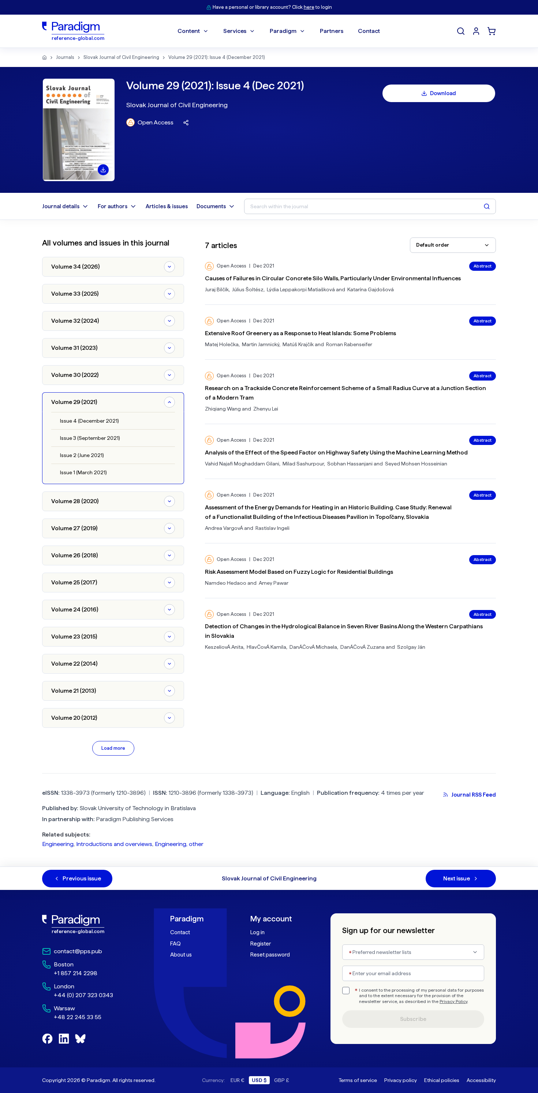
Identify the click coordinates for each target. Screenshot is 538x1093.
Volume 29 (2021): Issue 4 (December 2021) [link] (216, 57)
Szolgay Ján (411, 647)
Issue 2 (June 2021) (82, 455)
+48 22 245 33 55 (77, 1017)
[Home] (44, 57)
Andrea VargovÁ (224, 528)
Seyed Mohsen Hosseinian (416, 464)
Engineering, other (179, 844)
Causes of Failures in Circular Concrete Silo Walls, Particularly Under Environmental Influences (333, 278)
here (309, 7)
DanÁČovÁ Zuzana (362, 647)
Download (443, 93)
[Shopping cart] (491, 31)
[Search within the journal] (486, 206)
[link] (90, 924)
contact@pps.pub (78, 951)
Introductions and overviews (114, 844)
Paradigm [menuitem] (283, 30)
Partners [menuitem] (331, 30)
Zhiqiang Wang (223, 409)
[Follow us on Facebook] (47, 1038)
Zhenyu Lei (265, 409)
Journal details (60, 206)
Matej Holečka (222, 344)
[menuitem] (476, 31)
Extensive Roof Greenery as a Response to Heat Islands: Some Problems (300, 333)
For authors (112, 206)
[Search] (460, 31)
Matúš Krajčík (298, 344)
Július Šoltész (248, 289)
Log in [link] (257, 932)
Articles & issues (167, 206)
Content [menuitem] (189, 30)
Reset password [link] (270, 954)
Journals (65, 57)
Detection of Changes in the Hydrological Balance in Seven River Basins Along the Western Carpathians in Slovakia (344, 631)
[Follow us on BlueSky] (80, 1038)
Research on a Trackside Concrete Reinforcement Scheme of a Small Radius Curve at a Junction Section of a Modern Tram (345, 393)
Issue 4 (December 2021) (89, 421)
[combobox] (453, 245)
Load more (113, 748)
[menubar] (279, 31)
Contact (180, 932)
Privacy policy (400, 1080)
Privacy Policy (453, 1001)
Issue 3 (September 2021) (90, 438)
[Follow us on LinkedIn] (64, 1038)
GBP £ (281, 1080)
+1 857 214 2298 (75, 973)
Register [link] (260, 943)
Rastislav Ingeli (272, 528)
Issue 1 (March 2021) (83, 472)
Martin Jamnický (260, 344)
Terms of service (358, 1080)
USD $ (259, 1080)
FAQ (175, 943)
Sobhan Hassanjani (350, 464)
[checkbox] (346, 990)
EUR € (237, 1080)
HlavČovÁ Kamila (266, 647)
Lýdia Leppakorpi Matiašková (301, 289)
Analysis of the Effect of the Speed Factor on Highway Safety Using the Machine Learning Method (336, 452)
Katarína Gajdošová (370, 289)
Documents (211, 206)
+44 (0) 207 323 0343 (83, 995)
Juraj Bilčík (217, 289)
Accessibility (481, 1080)
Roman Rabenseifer (349, 344)
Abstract (483, 266)
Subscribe (413, 1019)
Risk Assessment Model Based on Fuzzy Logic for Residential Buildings (299, 571)
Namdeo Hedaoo (225, 583)
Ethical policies (441, 1080)
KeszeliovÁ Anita (224, 647)
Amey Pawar (273, 583)
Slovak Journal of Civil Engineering (121, 57)
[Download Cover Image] (103, 169)
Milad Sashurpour (303, 464)
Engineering (58, 844)
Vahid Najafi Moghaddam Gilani (242, 464)
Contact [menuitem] (369, 30)
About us (181, 954)
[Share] (186, 122)
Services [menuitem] (234, 30)
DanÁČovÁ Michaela (313, 647)
